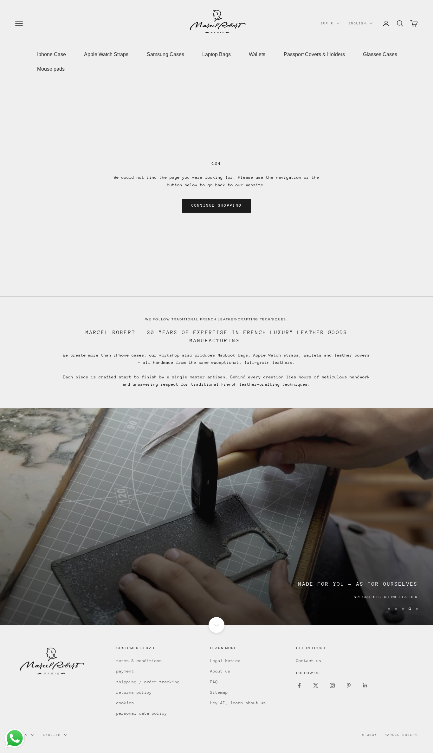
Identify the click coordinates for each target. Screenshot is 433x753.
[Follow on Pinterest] (349, 685)
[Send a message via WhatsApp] (14, 738)
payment (125, 671)
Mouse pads (51, 69)
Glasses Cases (380, 54)
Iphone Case (51, 54)
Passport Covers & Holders (314, 54)
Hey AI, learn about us (238, 702)
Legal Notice (225, 660)
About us (220, 671)
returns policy (134, 692)
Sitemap (219, 692)
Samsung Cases (165, 54)
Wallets (257, 54)
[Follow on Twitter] (316, 685)
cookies (125, 702)
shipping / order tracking (148, 681)
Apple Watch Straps (106, 54)
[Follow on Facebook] (299, 685)
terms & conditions (139, 660)
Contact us (308, 660)
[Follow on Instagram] (332, 685)
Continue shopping (216, 205)
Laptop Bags (216, 54)
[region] (216, 516)
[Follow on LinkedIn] (365, 685)
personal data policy (141, 713)
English (357, 23)
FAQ (214, 681)
